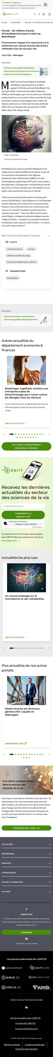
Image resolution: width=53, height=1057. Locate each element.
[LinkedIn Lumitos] (26, 1007)
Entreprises (8, 854)
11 (40, 434)
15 (22, 437)
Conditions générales (35, 1044)
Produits (6, 863)
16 (25, 437)
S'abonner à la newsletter (23, 515)
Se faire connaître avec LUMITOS (25, 1018)
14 (19, 437)
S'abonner (26, 932)
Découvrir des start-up (26, 828)
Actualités (7, 844)
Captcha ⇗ (37, 527)
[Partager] (39, 14)
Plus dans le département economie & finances (26, 446)
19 (33, 437)
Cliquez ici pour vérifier (26, 524)
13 (17, 437)
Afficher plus (9, 540)
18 (30, 437)
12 (42, 434)
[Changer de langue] (44, 14)
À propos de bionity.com (26, 1028)
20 (36, 437)
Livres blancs (9, 873)
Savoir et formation (12, 882)
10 (37, 434)
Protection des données (26, 1049)
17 (28, 437)
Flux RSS (6, 892)
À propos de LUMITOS (25, 1023)
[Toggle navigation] (49, 14)
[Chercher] (35, 14)
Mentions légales (12, 1044)
